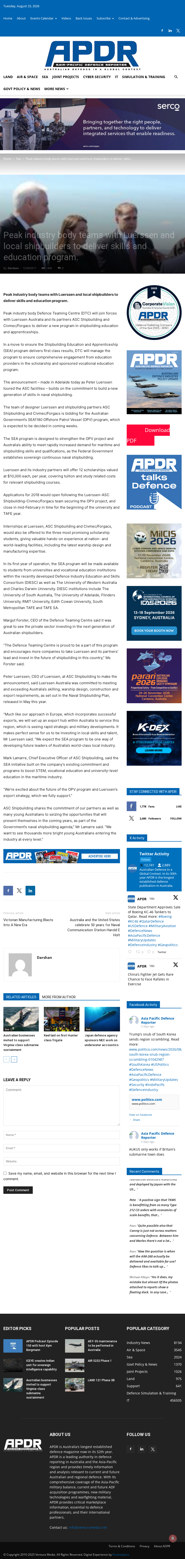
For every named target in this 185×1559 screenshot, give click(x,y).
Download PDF (148, 435)
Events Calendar (41, 18)
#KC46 (133, 921)
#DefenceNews (140, 930)
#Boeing (165, 916)
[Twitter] (178, 31)
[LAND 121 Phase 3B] (74, 1385)
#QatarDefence (151, 921)
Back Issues (84, 18)
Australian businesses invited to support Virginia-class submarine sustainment (41, 1389)
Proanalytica (120, 1555)
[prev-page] (6, 1059)
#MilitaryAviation (162, 926)
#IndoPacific (155, 1084)
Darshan (13, 268)
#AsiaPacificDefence (144, 935)
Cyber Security (97, 76)
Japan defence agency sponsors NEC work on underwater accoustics (102, 1040)
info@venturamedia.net (88, 1527)
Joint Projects (65, 76)
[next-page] (14, 1059)
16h (152, 899)
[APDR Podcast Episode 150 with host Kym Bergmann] (13, 1346)
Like (179, 806)
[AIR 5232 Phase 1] (74, 1365)
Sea (45, 76)
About (21, 18)
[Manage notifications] (173, 1538)
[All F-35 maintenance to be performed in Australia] (74, 1346)
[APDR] (92, 54)
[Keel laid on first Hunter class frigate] (61, 1019)
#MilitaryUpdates (142, 940)
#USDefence (138, 926)
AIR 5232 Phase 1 (100, 1360)
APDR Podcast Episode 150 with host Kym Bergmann (42, 1346)
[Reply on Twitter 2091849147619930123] (131, 952)
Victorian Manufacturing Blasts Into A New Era (28, 922)
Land (8, 76)
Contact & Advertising (134, 18)
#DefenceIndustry (142, 945)
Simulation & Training (143, 76)
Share (136, 1119)
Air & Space (27, 76)
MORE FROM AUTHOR (59, 997)
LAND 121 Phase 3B (101, 1380)
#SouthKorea (139, 1064)
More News (54, 88)
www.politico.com (147, 1099)
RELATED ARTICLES (21, 997)
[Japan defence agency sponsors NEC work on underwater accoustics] (102, 1019)
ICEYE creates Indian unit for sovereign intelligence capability (41, 1365)
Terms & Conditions (122, 1546)
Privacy (144, 1546)
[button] (176, 77)
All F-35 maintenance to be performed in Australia (102, 1346)
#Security (136, 1084)
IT (116, 76)
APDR (141, 899)
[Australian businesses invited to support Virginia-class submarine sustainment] (21, 1019)
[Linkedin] (170, 31)
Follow (176, 818)
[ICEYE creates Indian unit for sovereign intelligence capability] (13, 1365)
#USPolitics (160, 1064)
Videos (66, 18)
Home (7, 18)
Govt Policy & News (21, 88)
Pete (133, 1193)
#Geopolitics (168, 945)
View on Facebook (140, 1114)
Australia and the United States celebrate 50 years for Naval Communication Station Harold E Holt (93, 927)
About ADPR (162, 1546)
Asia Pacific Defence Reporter (157, 1020)
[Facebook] (162, 31)
